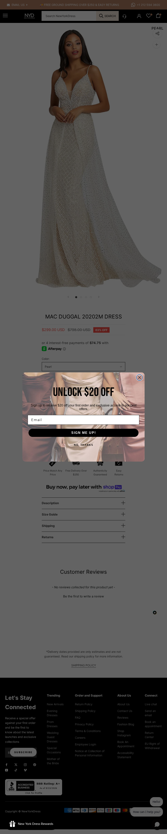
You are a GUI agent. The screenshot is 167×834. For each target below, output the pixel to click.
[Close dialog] (139, 377)
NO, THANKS (83, 445)
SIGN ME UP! (83, 432)
